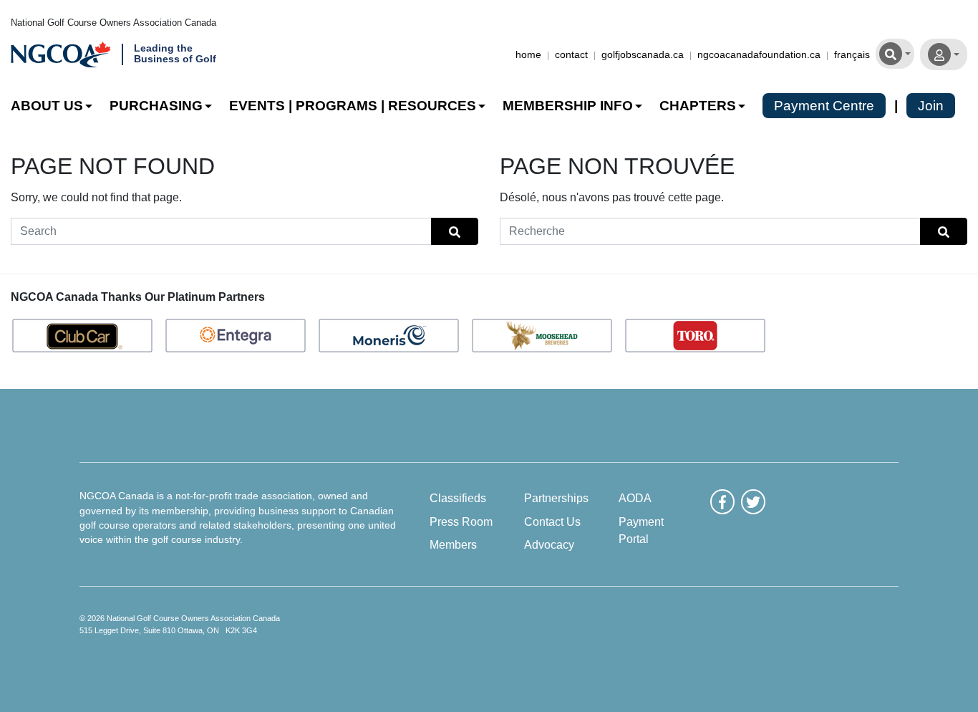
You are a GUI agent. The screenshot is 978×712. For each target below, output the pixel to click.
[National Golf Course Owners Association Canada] (61, 54)
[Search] (895, 53)
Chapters (697, 105)
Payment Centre (824, 105)
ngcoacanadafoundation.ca (758, 54)
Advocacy (549, 544)
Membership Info (568, 105)
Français (852, 54)
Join (931, 105)
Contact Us (552, 521)
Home (528, 54)
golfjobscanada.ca (642, 54)
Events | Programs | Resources (352, 105)
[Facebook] (722, 501)
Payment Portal (641, 530)
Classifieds (458, 497)
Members (453, 544)
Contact (571, 54)
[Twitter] (753, 501)
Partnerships (556, 497)
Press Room (461, 521)
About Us (47, 105)
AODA (635, 497)
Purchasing (156, 105)
